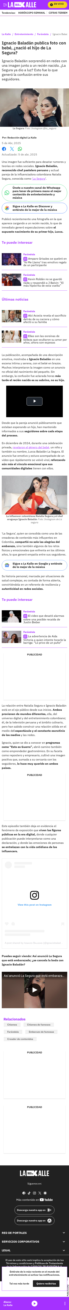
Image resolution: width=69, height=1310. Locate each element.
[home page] (34, 1173)
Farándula (43, 34)
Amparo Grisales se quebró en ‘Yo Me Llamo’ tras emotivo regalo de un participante (45, 262)
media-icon (34, 1303)
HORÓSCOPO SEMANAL (31, 12)
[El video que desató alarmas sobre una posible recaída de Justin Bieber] (11, 616)
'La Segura (38, 178)
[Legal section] (63, 1250)
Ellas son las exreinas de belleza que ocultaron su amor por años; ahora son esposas (45, 339)
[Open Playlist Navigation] (64, 1303)
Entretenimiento (24, 34)
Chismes (12, 1024)
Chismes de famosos (38, 1024)
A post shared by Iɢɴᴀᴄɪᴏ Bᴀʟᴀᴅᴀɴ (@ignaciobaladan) (34, 942)
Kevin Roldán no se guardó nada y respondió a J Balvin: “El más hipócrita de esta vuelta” (43, 282)
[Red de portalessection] (63, 1232)
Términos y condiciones (19, 1263)
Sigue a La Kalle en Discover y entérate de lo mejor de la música (35, 207)
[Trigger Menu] (5, 5)
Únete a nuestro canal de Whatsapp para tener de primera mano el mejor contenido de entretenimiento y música (37, 193)
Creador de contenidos (20, 1039)
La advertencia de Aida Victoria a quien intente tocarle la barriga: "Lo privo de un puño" (44, 639)
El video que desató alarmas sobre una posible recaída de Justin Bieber (43, 619)
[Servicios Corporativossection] (63, 1241)
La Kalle (6, 34)
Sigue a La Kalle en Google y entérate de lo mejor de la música (37, 565)
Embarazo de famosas (41, 1031)
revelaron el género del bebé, (31, 447)
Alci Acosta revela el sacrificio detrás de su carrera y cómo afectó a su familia (44, 319)
